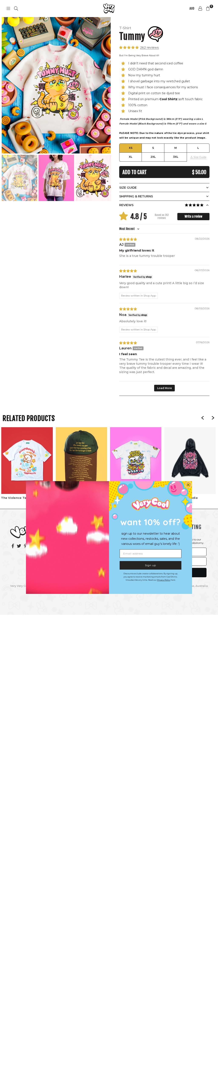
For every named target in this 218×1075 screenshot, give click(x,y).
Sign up (150, 565)
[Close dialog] (188, 485)
